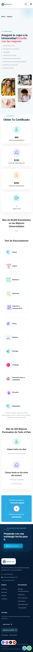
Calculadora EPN (23, 604)
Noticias (3, 595)
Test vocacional (23, 598)
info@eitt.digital (17, 503)
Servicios (4, 592)
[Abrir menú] (31, 4)
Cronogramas (22, 608)
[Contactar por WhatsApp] (29, 648)
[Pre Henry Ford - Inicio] (6, 4)
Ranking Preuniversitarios (23, 590)
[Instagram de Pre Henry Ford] (6, 642)
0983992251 (16, 517)
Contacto (4, 599)
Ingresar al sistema (8, 630)
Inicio (3, 16)
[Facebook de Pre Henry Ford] (3, 642)
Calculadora (21, 601)
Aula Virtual (6, 624)
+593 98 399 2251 (8, 574)
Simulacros (21, 594)
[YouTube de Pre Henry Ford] (14, 642)
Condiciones (13, 635)
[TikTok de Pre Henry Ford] (10, 642)
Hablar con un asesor (12, 546)
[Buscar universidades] (26, 4)
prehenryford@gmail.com (10, 577)
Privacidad (4, 635)
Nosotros (4, 589)
